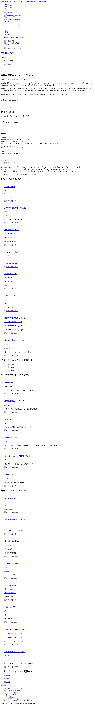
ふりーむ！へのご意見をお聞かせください (18, 700)
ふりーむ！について (11, 692)
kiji (5, 423)
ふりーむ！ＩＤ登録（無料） (10, 37)
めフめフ (7, 344)
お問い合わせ (8, 696)
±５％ (6, 478)
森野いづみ (8, 386)
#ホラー (7, 30)
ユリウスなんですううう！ (13, 322)
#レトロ (7, 34)
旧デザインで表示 (10, 694)
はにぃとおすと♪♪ (10, 277)
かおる (6, 405)
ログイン (23, 37)
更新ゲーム (8, 7)
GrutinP (4, 57)
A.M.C (6, 256)
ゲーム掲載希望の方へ (11, 698)
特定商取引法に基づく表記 (13, 690)
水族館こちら (7, 53)
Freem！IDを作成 (30, 174)
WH (5, 190)
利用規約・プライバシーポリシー (15, 688)
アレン (6, 460)
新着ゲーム (8, 5)
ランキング (8, 9)
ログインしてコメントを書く (10, 174)
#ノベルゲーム (9, 64)
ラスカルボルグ (9, 233)
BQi (5, 441)
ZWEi (6, 212)
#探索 (6, 32)
